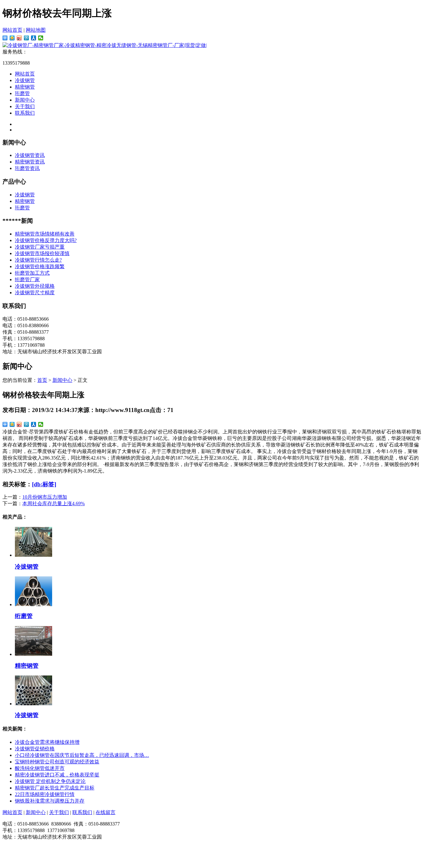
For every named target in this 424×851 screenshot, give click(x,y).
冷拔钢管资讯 (30, 155)
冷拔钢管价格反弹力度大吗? (46, 240)
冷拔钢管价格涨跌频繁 (40, 266)
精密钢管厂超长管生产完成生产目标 (54, 787)
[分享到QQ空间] (12, 37)
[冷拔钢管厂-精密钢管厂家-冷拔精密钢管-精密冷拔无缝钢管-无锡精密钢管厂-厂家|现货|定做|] (104, 45)
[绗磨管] (33, 604)
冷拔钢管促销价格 (35, 748)
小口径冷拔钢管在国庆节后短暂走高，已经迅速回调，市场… (82, 755)
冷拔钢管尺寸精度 (35, 292)
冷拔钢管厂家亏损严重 (40, 246)
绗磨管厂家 (27, 279)
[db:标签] (44, 484)
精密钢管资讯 (30, 161)
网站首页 (12, 30)
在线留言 (105, 812)
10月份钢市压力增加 (44, 497)
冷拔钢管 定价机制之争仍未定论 (50, 781)
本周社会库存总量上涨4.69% (53, 503)
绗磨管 (24, 616)
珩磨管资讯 (27, 168)
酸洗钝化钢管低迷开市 (40, 768)
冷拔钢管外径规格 (35, 286)
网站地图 (36, 30)
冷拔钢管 (25, 80)
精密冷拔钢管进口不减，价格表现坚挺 (57, 774)
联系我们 (25, 113)
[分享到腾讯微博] (26, 37)
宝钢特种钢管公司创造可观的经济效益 (57, 761)
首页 (42, 380)
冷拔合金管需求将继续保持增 (47, 742)
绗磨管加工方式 (32, 273)
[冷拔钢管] (33, 555)
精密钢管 (25, 86)
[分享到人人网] (33, 37)
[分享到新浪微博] (19, 37)
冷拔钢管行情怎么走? (38, 260)
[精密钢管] (33, 654)
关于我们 (25, 106)
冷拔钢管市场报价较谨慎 (42, 253)
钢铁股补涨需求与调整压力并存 (49, 800)
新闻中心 (25, 100)
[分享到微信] (40, 37)
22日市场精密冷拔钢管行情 (44, 794)
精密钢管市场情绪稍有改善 (44, 233)
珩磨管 (22, 93)
